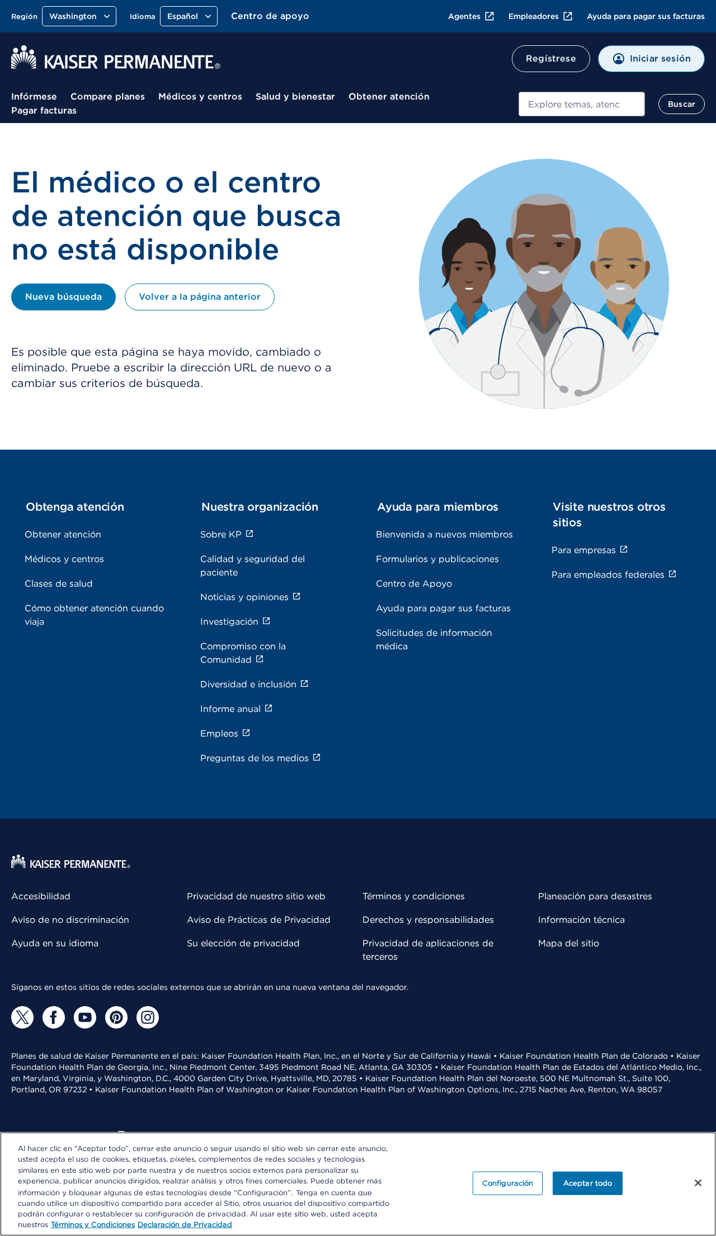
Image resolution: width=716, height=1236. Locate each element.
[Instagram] (147, 1017)
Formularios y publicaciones (437, 559)
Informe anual (230, 709)
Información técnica (581, 919)
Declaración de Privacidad (185, 1224)
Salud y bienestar (295, 96)
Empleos (219, 733)
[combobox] (582, 104)
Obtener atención (389, 96)
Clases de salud (59, 583)
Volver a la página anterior (200, 296)
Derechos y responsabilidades (428, 919)
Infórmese (34, 96)
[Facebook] (54, 1017)
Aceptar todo (588, 1183)
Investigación (229, 621)
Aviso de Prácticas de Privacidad (259, 919)
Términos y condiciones (413, 896)
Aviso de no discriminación (70, 919)
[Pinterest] (116, 1017)
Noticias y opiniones (244, 597)
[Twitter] (22, 1017)
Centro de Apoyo (414, 583)
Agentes (464, 16)
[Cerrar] (698, 1183)
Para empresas (584, 550)
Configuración (508, 1183)
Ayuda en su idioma (54, 943)
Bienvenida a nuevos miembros (444, 534)
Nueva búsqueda (63, 296)
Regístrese (551, 58)
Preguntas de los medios (254, 758)
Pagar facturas (44, 110)
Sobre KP (221, 534)
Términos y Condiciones (93, 1224)
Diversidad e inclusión (248, 684)
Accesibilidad (40, 896)
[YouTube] (85, 1017)
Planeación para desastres (595, 896)
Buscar (681, 104)
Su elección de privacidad (243, 943)
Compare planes (107, 96)
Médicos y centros (200, 96)
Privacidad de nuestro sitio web (256, 896)
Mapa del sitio (568, 943)
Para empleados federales (608, 574)
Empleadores (533, 16)
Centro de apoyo (270, 16)
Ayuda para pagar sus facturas (646, 16)
